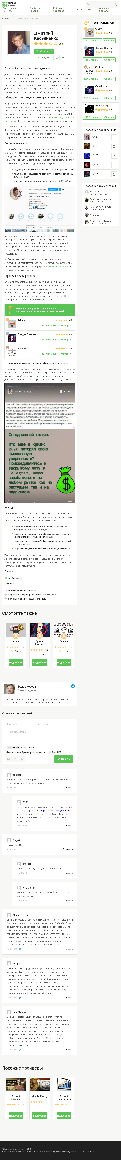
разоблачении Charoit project (54, 266)
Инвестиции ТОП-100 (9, 9)
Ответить (68, 787)
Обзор (64, 325)
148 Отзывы (91, 117)
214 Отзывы (91, 98)
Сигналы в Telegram (103, 9)
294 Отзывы (91, 79)
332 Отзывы (91, 40)
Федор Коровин (27, 686)
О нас (81, 1152)
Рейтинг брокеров (58, 9)
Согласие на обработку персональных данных (55, 1152)
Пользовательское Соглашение (16, 1152)
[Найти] (115, 4)
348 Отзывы (91, 59)
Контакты (91, 1152)
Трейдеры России (35, 9)
